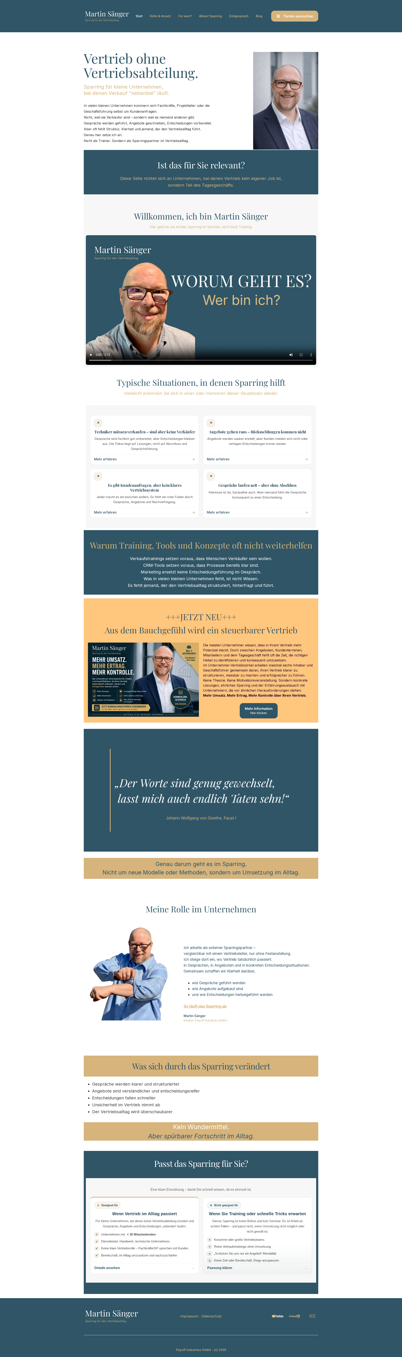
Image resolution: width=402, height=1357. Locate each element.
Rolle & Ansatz (160, 16)
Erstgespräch (239, 16)
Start (139, 16)
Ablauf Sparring (210, 16)
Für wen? (185, 16)
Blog (259, 16)
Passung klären (219, 1268)
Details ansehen (107, 1268)
